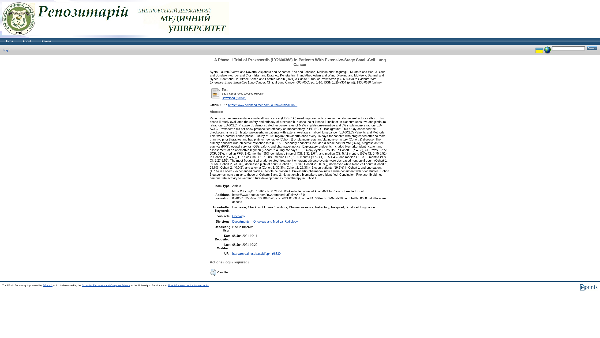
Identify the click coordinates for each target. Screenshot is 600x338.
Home (9, 41)
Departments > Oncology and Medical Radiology (265, 221)
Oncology (238, 216)
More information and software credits (188, 285)
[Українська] (539, 48)
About (26, 41)
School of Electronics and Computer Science (106, 285)
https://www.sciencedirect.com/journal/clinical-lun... (262, 105)
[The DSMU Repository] (115, 36)
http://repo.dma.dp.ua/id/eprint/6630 (256, 253)
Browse (46, 41)
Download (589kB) (234, 98)
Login (6, 50)
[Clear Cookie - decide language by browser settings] (547, 48)
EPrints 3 (47, 285)
